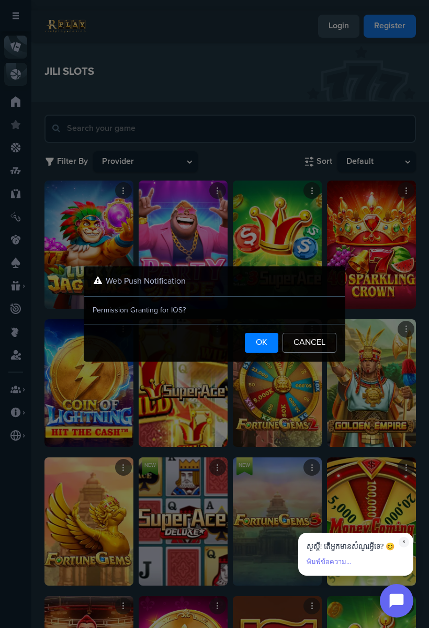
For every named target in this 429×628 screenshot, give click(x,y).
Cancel (309, 343)
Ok (261, 343)
